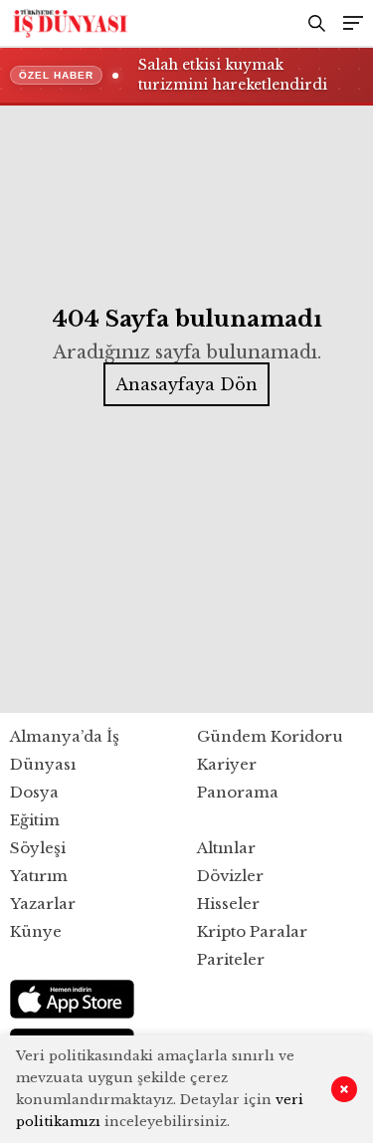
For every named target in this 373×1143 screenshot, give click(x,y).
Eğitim (35, 819)
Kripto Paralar (252, 931)
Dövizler (230, 875)
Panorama (238, 792)
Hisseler (228, 903)
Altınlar (226, 847)
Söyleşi (38, 847)
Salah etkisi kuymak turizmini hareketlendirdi (232, 75)
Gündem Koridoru (270, 736)
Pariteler (231, 959)
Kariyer (227, 764)
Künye (36, 931)
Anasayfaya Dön (186, 384)
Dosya (34, 792)
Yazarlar (43, 903)
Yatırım (39, 875)
